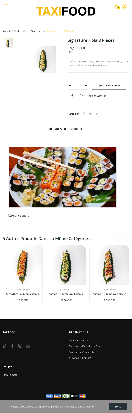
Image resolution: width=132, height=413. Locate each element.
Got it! (117, 406)
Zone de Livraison (79, 340)
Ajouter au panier (109, 85)
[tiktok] (5, 346)
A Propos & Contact (80, 358)
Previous (120, 238)
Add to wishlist (82, 95)
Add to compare (72, 95)
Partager (84, 113)
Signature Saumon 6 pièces (22, 294)
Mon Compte (10, 374)
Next (126, 238)
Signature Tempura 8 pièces (66, 294)
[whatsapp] (28, 346)
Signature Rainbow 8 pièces (109, 294)
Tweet (90, 113)
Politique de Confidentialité (83, 352)
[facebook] (12, 346)
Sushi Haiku (22, 289)
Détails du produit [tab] (66, 129)
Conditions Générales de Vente (86, 346)
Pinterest (97, 113)
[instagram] (20, 346)
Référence (14, 215)
